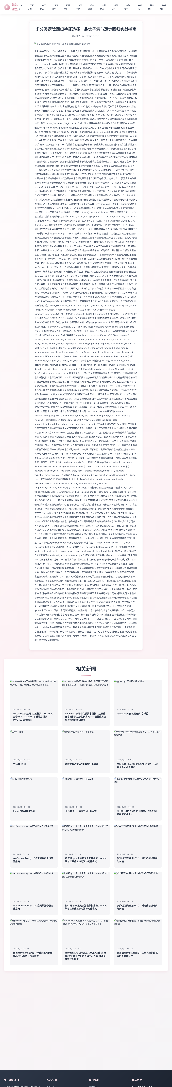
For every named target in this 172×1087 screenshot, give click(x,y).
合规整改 (103, 7)
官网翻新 (43, 7)
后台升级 (91, 7)
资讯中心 (139, 7)
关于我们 (151, 7)
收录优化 (79, 7)
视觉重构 (67, 7)
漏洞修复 (55, 7)
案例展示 (127, 7)
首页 (21, 7)
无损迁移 (31, 7)
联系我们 (163, 7)
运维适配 (115, 7)
